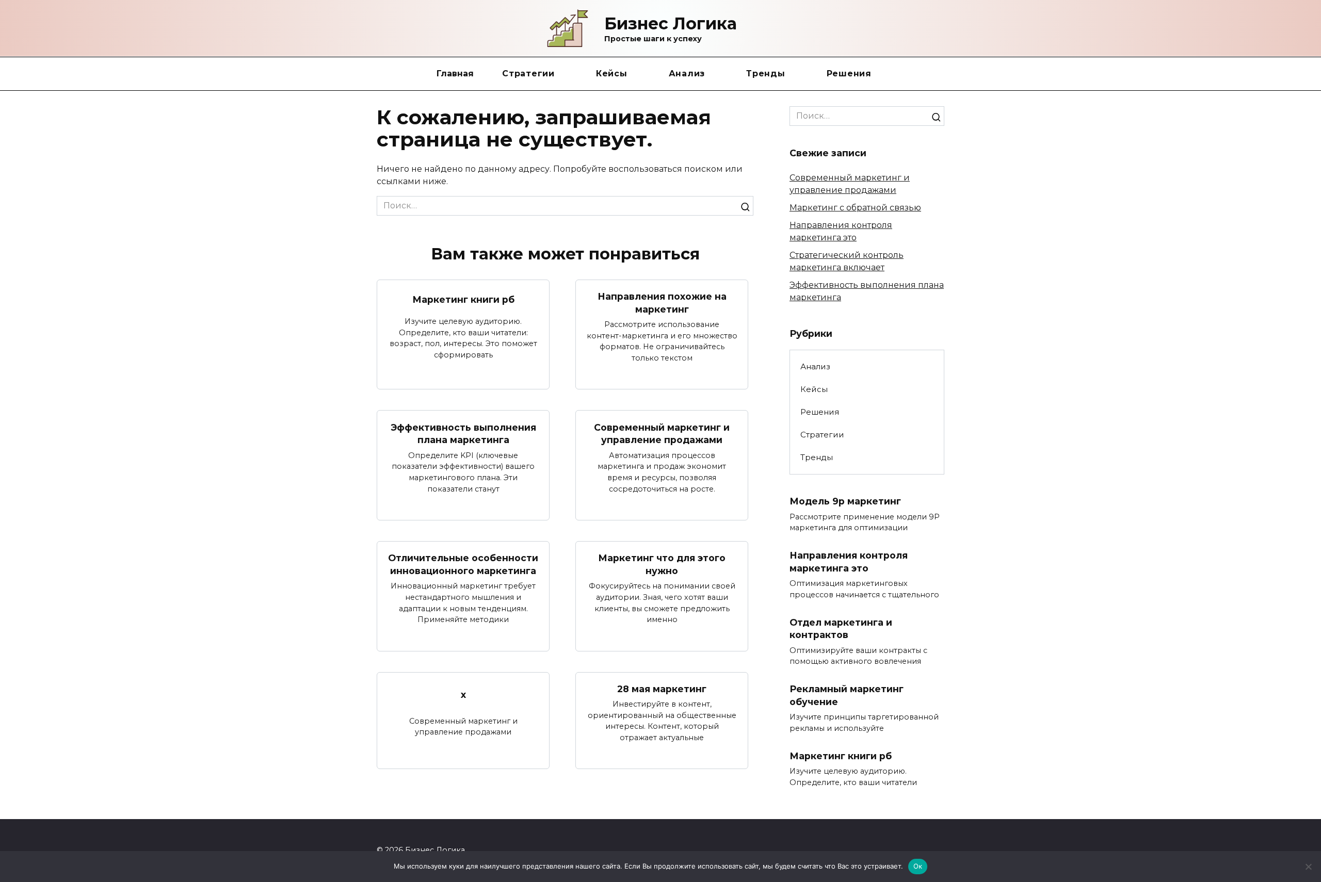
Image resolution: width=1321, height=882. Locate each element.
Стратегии (528, 73)
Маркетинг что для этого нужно (662, 564)
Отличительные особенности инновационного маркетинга (463, 564)
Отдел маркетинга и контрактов (841, 629)
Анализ (687, 73)
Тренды (765, 73)
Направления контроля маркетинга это (849, 562)
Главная (455, 73)
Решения (849, 73)
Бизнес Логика (670, 23)
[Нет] (1308, 866)
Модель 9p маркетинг (845, 501)
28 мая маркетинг (661, 688)
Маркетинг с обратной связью (855, 208)
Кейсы (611, 73)
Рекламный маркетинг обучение (847, 695)
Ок (918, 866)
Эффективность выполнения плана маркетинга (463, 433)
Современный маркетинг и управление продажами (662, 433)
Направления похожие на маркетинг (662, 303)
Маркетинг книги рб (463, 299)
